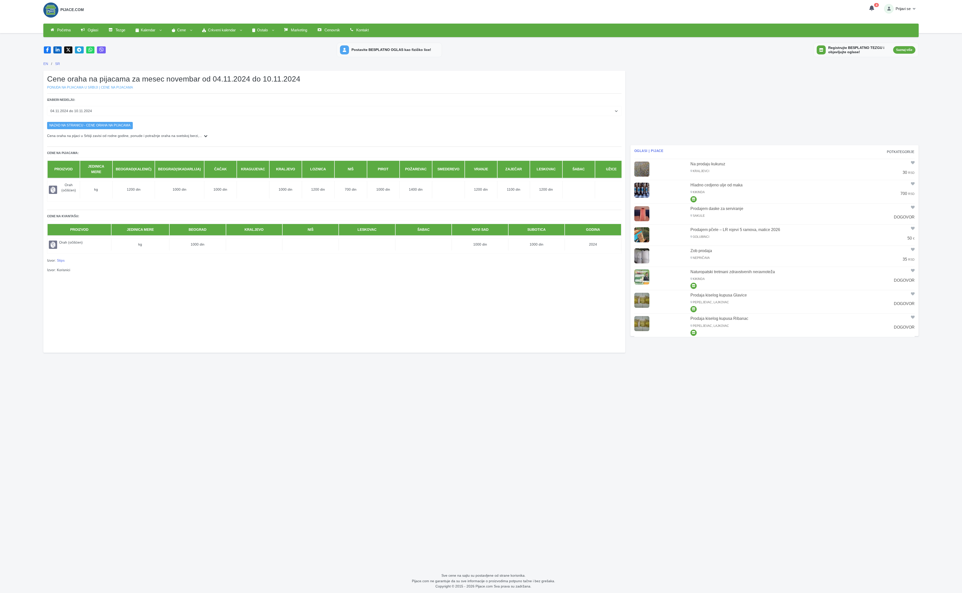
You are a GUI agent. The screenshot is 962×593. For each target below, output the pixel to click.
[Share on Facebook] (47, 50)
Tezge (119, 30)
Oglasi (92, 30)
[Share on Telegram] (79, 50)
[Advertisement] (334, 312)
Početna (63, 30)
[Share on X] (68, 50)
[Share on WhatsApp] (90, 50)
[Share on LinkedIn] (57, 50)
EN (45, 64)
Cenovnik (331, 30)
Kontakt (362, 30)
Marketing (298, 30)
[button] (149, 30)
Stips (61, 260)
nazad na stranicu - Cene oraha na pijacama (90, 125)
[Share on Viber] (101, 50)
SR (57, 64)
